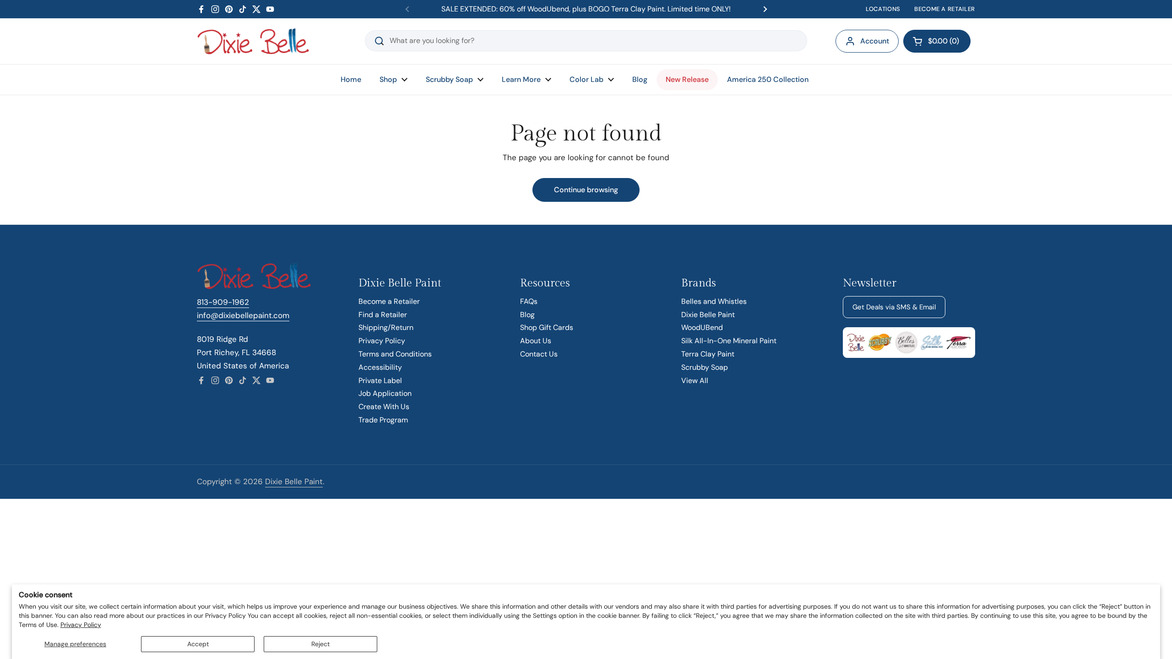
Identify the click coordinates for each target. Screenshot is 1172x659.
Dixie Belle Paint (708, 314)
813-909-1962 (223, 302)
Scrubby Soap (704, 367)
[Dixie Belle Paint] (253, 41)
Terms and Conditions (395, 354)
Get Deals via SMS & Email (894, 307)
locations (883, 9)
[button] (937, 41)
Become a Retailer (389, 301)
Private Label (380, 380)
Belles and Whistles (714, 301)
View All (694, 380)
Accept (198, 644)
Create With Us (383, 406)
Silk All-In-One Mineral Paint (728, 341)
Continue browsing (586, 189)
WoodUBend (702, 327)
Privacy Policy (80, 625)
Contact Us (539, 354)
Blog (527, 314)
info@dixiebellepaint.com (243, 315)
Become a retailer (944, 9)
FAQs (528, 301)
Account (874, 41)
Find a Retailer (382, 314)
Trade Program (383, 420)
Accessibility (380, 367)
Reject (320, 644)
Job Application (385, 393)
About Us (535, 341)
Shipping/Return (385, 327)
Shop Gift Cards (546, 327)
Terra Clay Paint (707, 354)
